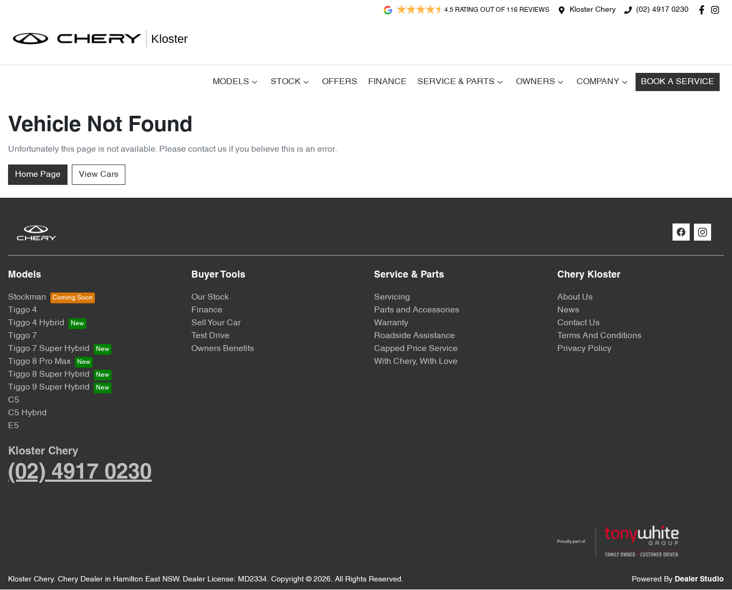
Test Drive (210, 336)
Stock (286, 82)
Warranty (391, 323)
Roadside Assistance (414, 336)
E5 (13, 426)
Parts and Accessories (416, 310)
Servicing (392, 297)
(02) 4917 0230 (662, 9)
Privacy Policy (584, 349)
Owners (535, 82)
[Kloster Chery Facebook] (704, 9)
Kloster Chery (593, 9)
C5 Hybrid (27, 413)
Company (598, 82)
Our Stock (210, 297)
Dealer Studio (699, 579)
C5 (13, 400)
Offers (339, 82)
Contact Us (578, 323)
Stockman (27, 297)
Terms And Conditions (599, 336)
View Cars (98, 174)
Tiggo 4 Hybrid (36, 323)
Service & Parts (456, 82)
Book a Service (677, 82)
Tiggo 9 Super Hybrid (48, 387)
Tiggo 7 (22, 336)
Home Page (38, 174)
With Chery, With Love (416, 361)
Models (231, 82)
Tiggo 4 (22, 310)
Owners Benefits (222, 349)
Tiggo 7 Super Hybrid (48, 349)
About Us (575, 297)
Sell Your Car (216, 323)
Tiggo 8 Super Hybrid (48, 374)
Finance (387, 82)
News (568, 310)
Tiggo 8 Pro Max (39, 361)
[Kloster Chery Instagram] (717, 9)
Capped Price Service (416, 349)
